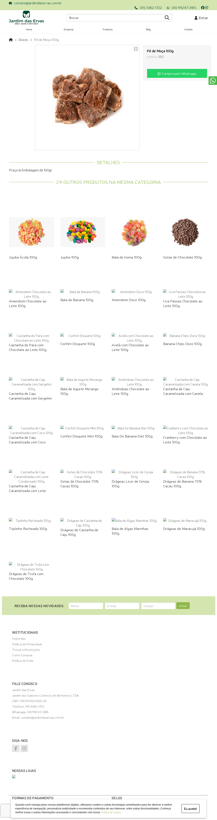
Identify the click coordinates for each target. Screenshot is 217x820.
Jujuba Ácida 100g (23, 256)
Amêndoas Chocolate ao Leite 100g (130, 391)
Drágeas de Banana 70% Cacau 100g (182, 483)
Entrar (203, 17)
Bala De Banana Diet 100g (132, 435)
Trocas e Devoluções (26, 649)
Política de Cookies (110, 812)
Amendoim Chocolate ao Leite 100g (27, 303)
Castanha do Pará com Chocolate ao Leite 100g (27, 347)
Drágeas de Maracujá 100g (184, 528)
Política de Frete (22, 660)
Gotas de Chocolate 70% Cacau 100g (79, 483)
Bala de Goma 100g (127, 256)
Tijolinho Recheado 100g (28, 528)
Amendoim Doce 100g (129, 299)
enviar (183, 606)
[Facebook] (202, 7)
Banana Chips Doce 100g (182, 343)
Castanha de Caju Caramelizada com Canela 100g (183, 393)
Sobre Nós (19, 638)
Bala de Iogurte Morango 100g (79, 391)
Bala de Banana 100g (76, 299)
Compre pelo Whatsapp (178, 73)
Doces (23, 39)
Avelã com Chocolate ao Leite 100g (130, 347)
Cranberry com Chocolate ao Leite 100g (185, 439)
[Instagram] (206, 7)
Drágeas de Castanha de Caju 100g (79, 532)
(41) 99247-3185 (183, 7)
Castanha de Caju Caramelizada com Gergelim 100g (30, 398)
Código (152, 57)
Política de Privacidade (27, 644)
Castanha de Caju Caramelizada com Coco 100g (27, 442)
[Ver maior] (135, 48)
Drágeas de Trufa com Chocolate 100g (26, 576)
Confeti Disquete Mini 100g (81, 435)
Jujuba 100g (69, 256)
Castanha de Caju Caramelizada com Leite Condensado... (27, 490)
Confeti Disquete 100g (77, 343)
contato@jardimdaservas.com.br (38, 2)
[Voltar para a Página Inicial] (11, 39)
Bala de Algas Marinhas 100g (130, 530)
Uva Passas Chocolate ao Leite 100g (182, 303)
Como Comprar (22, 655)
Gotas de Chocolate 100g (182, 256)
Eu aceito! (190, 808)
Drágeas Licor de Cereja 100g (130, 483)
